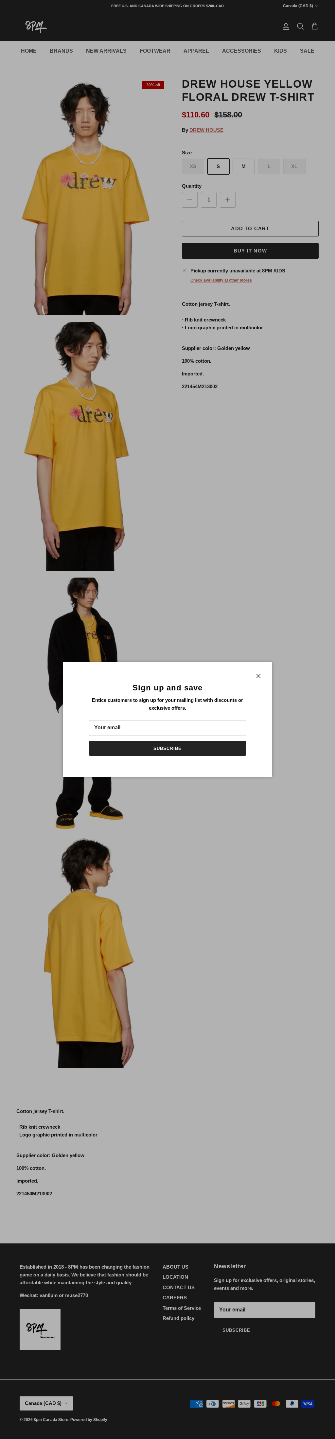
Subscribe (167, 748)
